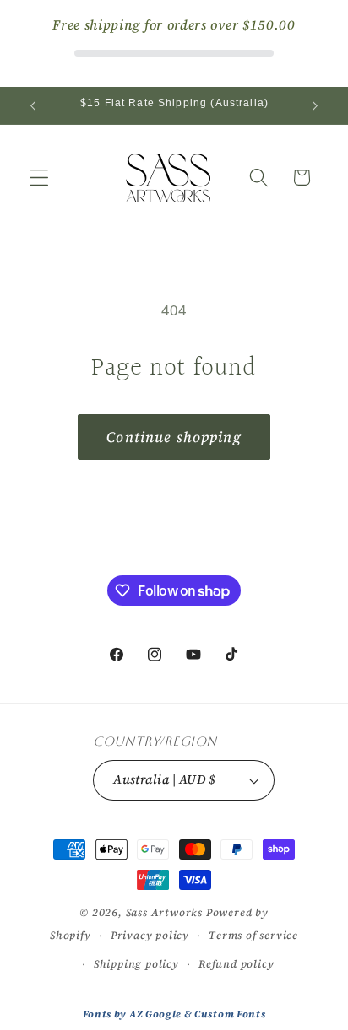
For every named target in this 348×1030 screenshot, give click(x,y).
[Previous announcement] (33, 105)
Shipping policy (136, 964)
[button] (39, 177)
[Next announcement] (315, 105)
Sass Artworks (164, 912)
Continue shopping (174, 437)
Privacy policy (150, 935)
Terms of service (253, 935)
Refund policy (236, 964)
